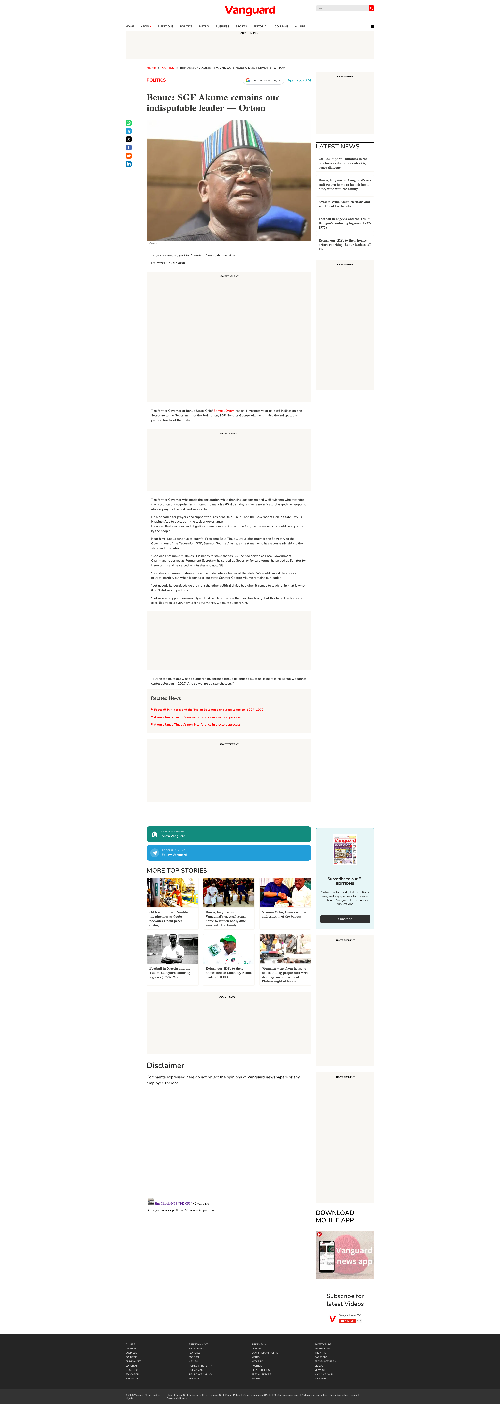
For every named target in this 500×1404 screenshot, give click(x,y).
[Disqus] (229, 1145)
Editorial (261, 26)
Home (130, 26)
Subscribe (345, 919)
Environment (197, 1348)
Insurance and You (201, 1374)
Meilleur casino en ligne (286, 1395)
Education (132, 1374)
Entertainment (198, 1344)
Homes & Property (200, 1365)
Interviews (259, 1344)
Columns (281, 26)
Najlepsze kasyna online (314, 1395)
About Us (181, 1395)
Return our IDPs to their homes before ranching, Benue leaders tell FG (345, 244)
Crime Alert (133, 1361)
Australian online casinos (343, 1395)
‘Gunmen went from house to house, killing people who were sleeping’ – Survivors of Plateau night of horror (285, 974)
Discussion (132, 1370)
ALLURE (300, 26)
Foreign (194, 1357)
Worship (320, 1378)
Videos (319, 1365)
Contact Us (216, 1395)
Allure (130, 1344)
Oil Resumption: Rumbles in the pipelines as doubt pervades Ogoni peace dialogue (344, 162)
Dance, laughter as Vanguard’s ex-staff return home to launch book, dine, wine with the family (345, 184)
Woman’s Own (324, 1374)
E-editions (165, 26)
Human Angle (197, 1370)
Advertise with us (198, 1395)
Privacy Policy (232, 1395)
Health (193, 1361)
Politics (186, 26)
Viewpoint (321, 1370)
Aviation (131, 1348)
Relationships (261, 1370)
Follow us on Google (266, 80)
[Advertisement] (229, 337)
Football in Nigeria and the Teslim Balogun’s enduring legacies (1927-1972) (345, 223)
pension (194, 1378)
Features (194, 1352)
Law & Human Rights (265, 1352)
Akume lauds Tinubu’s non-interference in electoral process (197, 717)
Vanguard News (250, 10)
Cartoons (321, 1357)
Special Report (261, 1374)
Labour (256, 1348)
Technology (322, 1348)
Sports (241, 26)
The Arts (320, 1352)
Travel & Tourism (325, 1361)
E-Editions (132, 1378)
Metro (204, 26)
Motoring (258, 1361)
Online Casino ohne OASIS (257, 1395)
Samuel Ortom (224, 411)
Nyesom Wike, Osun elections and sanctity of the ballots (344, 203)
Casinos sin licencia (177, 1398)
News (144, 26)
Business (222, 26)
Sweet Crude (323, 1344)
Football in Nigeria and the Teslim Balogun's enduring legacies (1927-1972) (209, 710)
